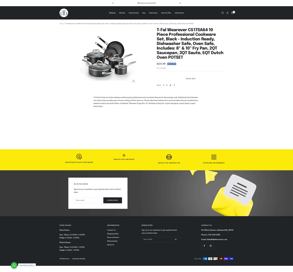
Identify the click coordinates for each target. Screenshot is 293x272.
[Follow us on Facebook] (204, 246)
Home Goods (134, 13)
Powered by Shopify (78, 259)
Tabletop (112, 13)
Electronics (153, 13)
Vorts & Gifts (166, 13)
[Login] (227, 13)
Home (61, 23)
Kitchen (122, 13)
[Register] (175, 239)
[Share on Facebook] (163, 85)
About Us (110, 245)
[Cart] (232, 13)
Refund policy (112, 241)
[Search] (223, 13)
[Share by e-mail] (174, 85)
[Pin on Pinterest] (166, 85)
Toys (143, 13)
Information (179, 13)
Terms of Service (113, 237)
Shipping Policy (113, 234)
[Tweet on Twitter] (170, 85)
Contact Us (111, 230)
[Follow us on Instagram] (211, 246)
